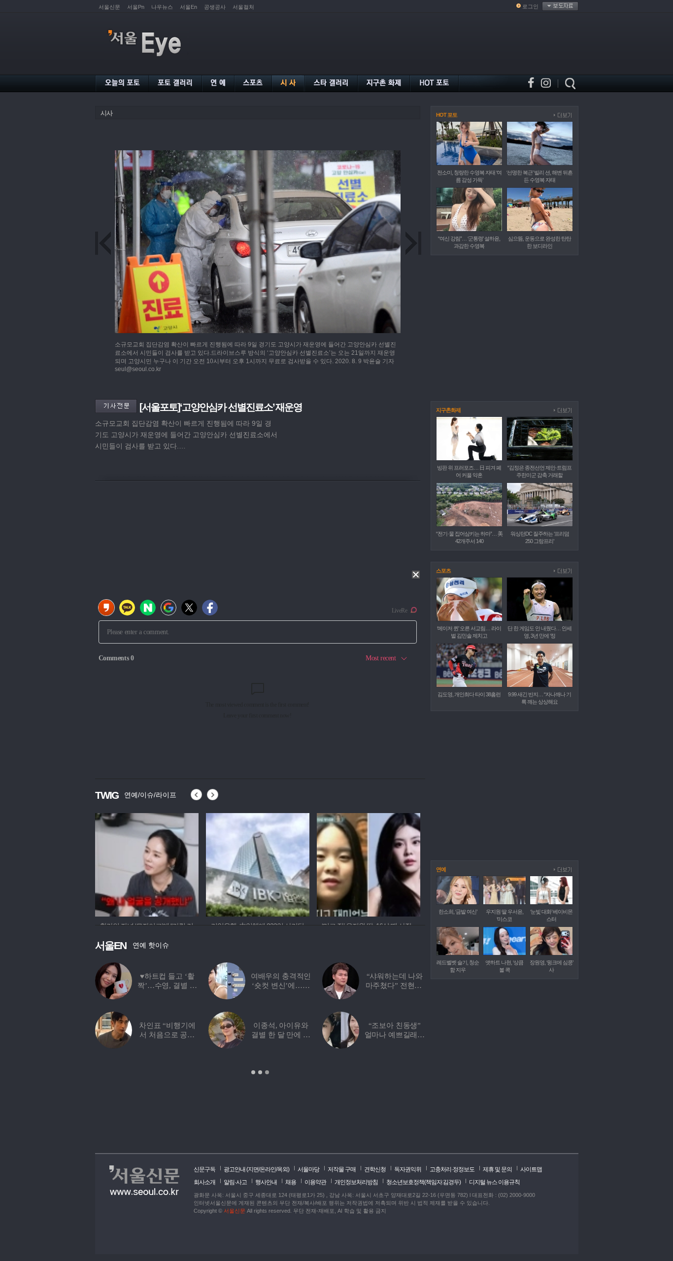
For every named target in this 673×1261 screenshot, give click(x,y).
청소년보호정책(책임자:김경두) (423, 1182)
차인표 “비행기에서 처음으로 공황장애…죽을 (167, 1035)
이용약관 (315, 1182)
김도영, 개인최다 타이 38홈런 (469, 694)
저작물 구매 (342, 1169)
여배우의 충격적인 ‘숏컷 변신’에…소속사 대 (281, 985)
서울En (188, 7)
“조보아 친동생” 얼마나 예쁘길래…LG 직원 (395, 1035)
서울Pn (135, 7)
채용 (290, 1182)
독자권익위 (407, 1169)
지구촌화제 (448, 410)
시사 (106, 113)
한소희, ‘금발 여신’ (457, 912)
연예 (441, 869)
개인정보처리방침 (356, 1182)
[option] (147, 863)
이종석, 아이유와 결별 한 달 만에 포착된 (280, 1035)
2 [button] (260, 1072)
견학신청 (375, 1169)
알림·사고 (235, 1182)
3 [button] (267, 1072)
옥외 (282, 1169)
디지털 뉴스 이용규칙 (494, 1182)
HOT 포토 (446, 115)
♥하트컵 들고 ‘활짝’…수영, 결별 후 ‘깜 (167, 985)
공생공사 (215, 7)
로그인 (530, 6)
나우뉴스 (162, 7)
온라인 (268, 1169)
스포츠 (443, 571)
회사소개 (204, 1182)
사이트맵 (531, 1169)
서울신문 (109, 7)
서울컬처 (243, 7)
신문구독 (204, 1169)
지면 (253, 1169)
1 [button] (253, 1072)
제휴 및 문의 (497, 1169)
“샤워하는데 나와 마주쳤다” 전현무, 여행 (395, 985)
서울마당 (308, 1169)
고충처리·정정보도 (452, 1169)
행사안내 (266, 1182)
